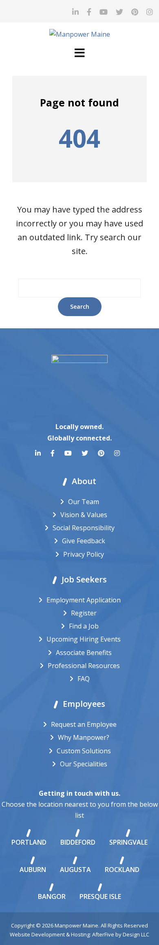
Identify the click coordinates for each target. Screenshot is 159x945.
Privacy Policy (83, 554)
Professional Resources (84, 665)
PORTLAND (28, 842)
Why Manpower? (83, 737)
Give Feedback (83, 540)
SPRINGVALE (128, 842)
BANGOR (52, 896)
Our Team (83, 501)
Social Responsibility (84, 527)
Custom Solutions (84, 750)
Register (84, 613)
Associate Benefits (84, 652)
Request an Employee (84, 724)
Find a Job (84, 626)
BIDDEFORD (77, 842)
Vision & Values (83, 514)
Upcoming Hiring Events (83, 639)
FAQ (83, 678)
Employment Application (83, 599)
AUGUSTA (75, 869)
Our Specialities (83, 763)
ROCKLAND (122, 869)
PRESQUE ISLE (100, 896)
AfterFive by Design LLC (120, 934)
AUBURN (33, 869)
